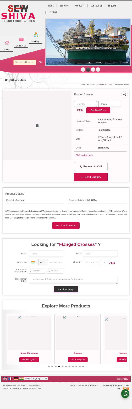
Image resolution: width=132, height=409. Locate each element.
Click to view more (84, 155)
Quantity (77, 262)
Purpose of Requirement (21, 271)
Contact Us (21, 46)
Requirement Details (21, 280)
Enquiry (112, 5)
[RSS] (126, 388)
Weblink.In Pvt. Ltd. (33, 388)
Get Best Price (98, 110)
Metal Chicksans (28, 353)
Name (24, 253)
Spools (77, 353)
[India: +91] (33, 262)
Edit (81, 110)
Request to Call (92, 166)
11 (83, 366)
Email (78, 253)
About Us (64, 5)
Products (80, 5)
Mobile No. (21, 262)
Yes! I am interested (66, 225)
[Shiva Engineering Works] (18, 14)
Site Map (35, 41)
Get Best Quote (28, 359)
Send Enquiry (92, 177)
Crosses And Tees (105, 84)
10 (80, 366)
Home (7, 50)
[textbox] (109, 104)
